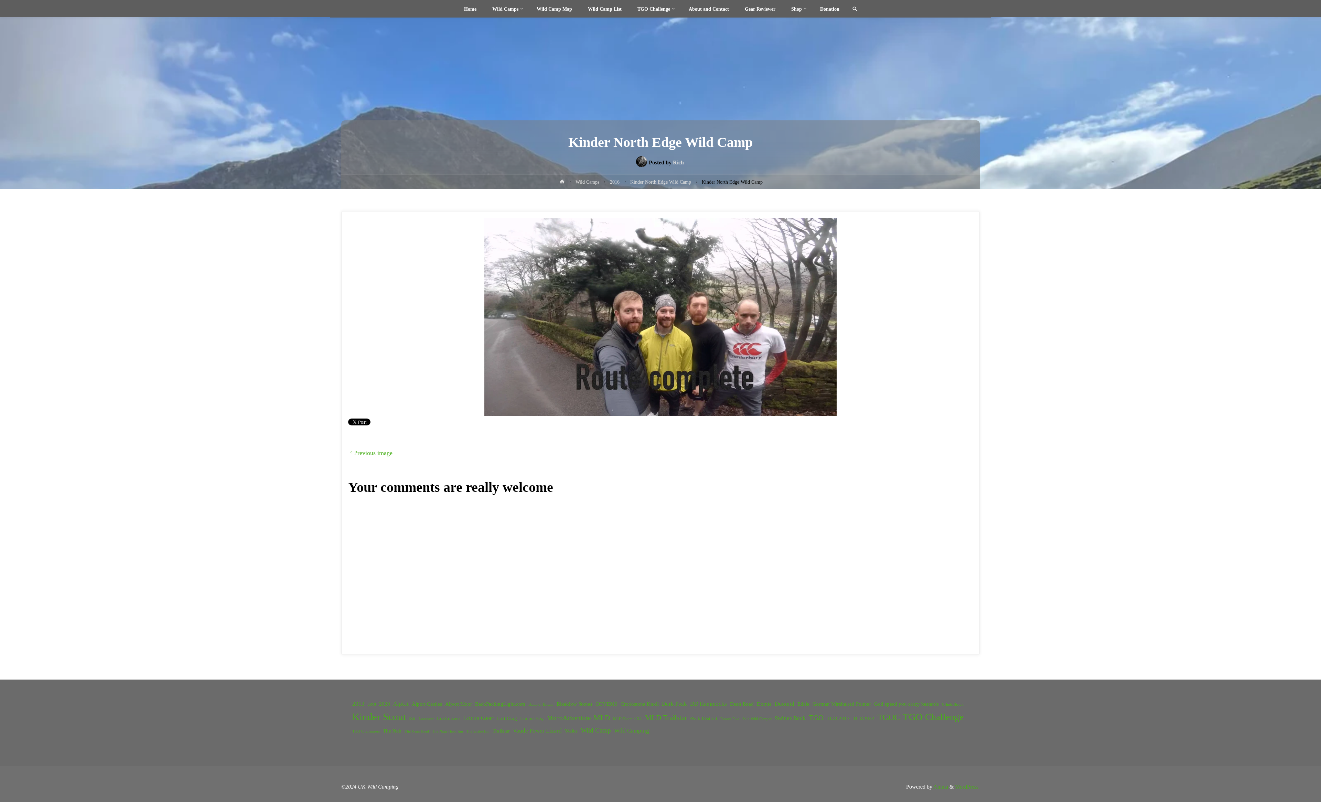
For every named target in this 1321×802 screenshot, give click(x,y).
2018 (372, 704)
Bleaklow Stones (574, 704)
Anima (940, 787)
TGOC (889, 717)
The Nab (392, 731)
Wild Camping (631, 730)
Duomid (784, 704)
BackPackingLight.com (500, 704)
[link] (854, 9)
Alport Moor (458, 704)
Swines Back (790, 718)
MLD (602, 718)
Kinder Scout (379, 716)
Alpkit (401, 704)
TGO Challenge (933, 717)
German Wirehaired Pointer (842, 704)
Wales (571, 731)
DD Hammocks (708, 704)
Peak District (703, 718)
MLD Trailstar (666, 718)
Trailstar (501, 731)
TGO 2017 (838, 718)
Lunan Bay (532, 718)
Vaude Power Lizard (537, 730)
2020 (384, 704)
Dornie (764, 704)
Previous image (373, 452)
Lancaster (426, 719)
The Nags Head (417, 731)
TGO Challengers (366, 731)
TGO (816, 718)
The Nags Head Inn (447, 731)
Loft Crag (506, 718)
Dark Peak (674, 704)
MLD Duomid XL (627, 719)
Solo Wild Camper (757, 719)
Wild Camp (596, 730)
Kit (412, 718)
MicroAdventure (569, 718)
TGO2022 (863, 718)
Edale (803, 704)
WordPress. (967, 787)
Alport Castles (427, 704)
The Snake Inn (478, 731)
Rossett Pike (729, 719)
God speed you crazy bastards (906, 704)
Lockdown (448, 718)
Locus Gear (478, 718)
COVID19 (606, 704)
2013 (358, 704)
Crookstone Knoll (640, 704)
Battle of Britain (541, 704)
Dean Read (742, 704)
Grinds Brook (953, 704)
